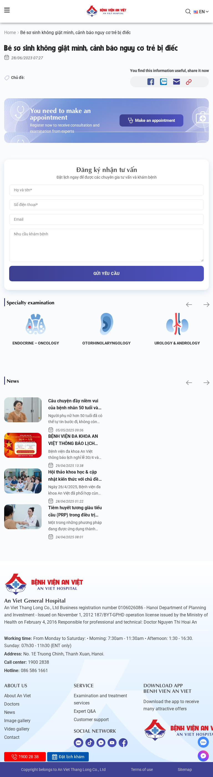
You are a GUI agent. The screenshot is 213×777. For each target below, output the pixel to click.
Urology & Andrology (177, 343)
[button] (188, 304)
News (9, 712)
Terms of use (142, 769)
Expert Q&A (85, 711)
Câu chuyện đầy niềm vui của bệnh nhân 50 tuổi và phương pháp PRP (73, 404)
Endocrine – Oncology (35, 343)
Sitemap (185, 769)
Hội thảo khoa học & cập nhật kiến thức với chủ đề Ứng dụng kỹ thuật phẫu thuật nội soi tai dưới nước (74, 476)
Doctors (11, 704)
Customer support (91, 719)
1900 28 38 (29, 756)
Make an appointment (155, 120)
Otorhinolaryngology (106, 343)
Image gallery (17, 720)
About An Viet (17, 695)
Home (10, 32)
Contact (11, 737)
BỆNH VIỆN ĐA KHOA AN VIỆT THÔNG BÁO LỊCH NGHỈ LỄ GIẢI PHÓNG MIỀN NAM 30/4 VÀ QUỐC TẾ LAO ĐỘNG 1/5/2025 (74, 440)
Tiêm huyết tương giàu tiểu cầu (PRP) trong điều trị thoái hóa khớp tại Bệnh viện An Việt (75, 511)
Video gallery (16, 729)
